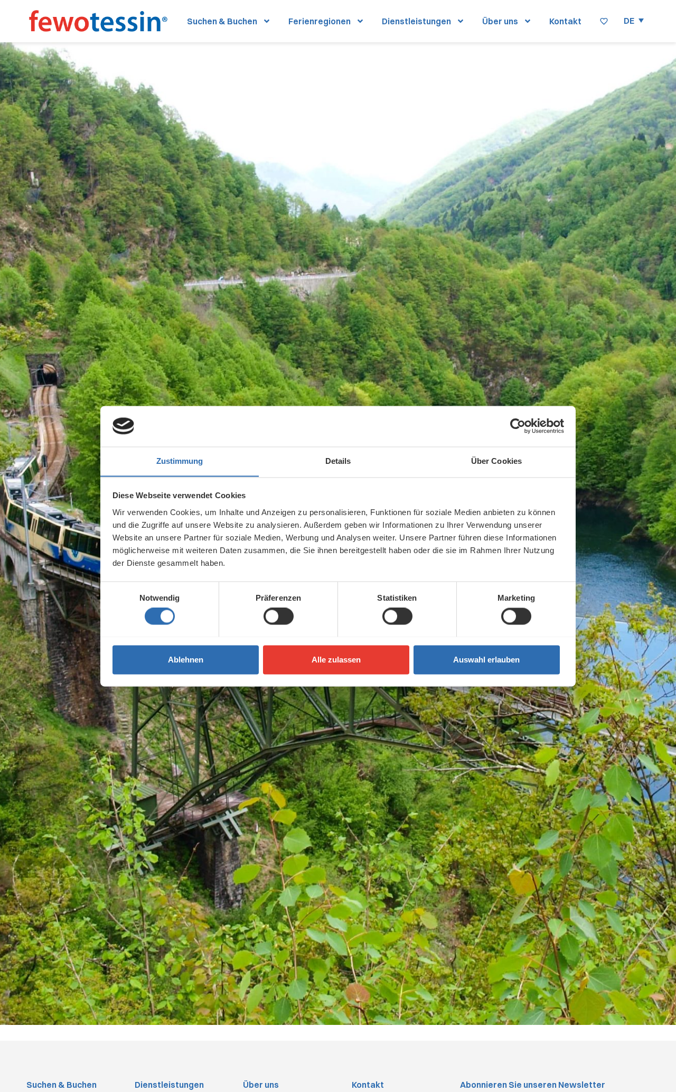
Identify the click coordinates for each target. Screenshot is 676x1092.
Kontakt (565, 21)
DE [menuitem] (629, 20)
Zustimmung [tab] (179, 460)
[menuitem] (634, 20)
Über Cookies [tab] (496, 460)
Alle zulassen (336, 659)
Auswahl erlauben (486, 659)
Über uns (500, 21)
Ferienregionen (319, 21)
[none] (634, 20)
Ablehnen (185, 659)
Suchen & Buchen (222, 21)
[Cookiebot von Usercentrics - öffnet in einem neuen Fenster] (518, 426)
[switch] (279, 616)
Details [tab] (338, 460)
